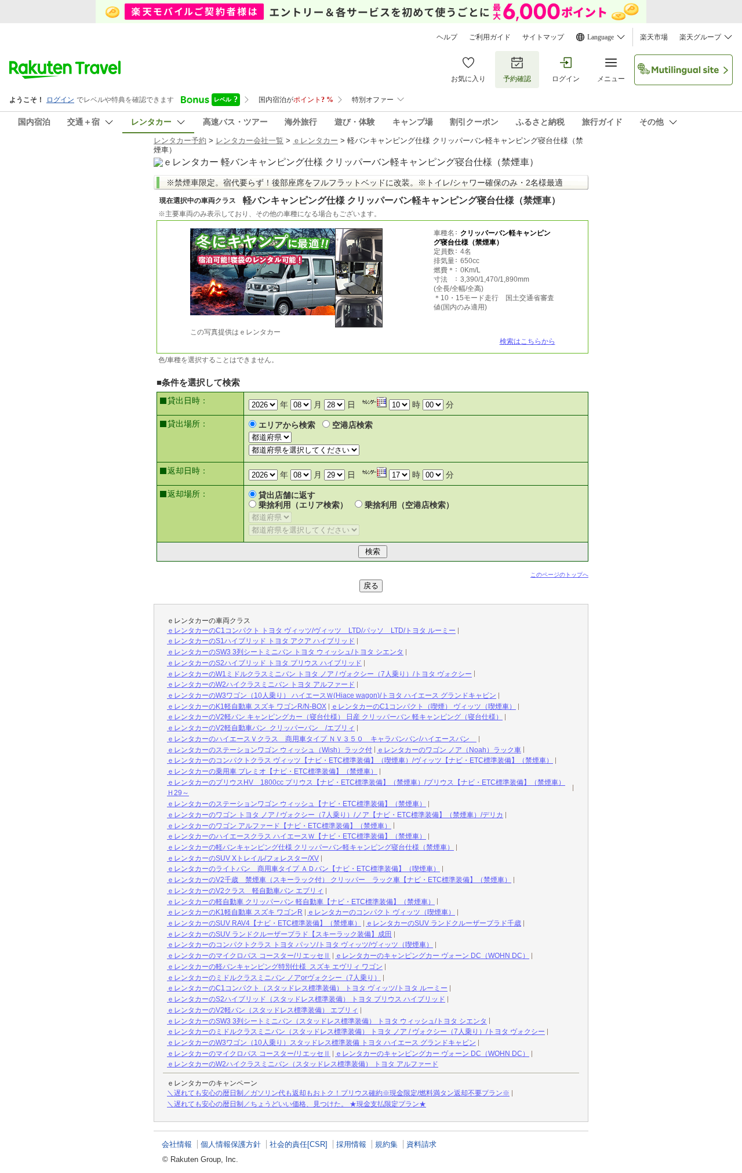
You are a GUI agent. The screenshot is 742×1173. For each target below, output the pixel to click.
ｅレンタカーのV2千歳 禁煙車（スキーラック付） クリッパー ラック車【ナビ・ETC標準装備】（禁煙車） (339, 880)
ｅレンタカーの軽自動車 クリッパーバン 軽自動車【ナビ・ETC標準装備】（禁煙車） (301, 902)
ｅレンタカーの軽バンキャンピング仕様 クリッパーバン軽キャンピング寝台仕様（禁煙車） (310, 847)
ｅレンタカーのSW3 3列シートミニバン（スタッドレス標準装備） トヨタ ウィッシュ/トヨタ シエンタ (327, 1021)
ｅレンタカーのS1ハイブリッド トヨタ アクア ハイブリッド (261, 641)
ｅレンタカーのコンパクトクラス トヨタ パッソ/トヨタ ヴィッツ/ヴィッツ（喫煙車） (300, 945)
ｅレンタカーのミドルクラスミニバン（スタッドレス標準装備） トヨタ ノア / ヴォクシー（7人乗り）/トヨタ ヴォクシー (356, 1032)
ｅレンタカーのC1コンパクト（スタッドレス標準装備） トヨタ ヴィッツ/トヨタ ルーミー (307, 988)
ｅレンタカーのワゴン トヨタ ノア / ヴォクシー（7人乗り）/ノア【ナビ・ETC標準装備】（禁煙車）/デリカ (335, 815)
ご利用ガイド (490, 37)
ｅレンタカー (315, 140)
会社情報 (177, 1144)
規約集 (386, 1144)
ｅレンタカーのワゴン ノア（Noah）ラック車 (449, 750)
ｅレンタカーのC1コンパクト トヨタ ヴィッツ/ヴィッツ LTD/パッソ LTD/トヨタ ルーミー (311, 630)
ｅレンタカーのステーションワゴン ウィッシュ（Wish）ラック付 (269, 750)
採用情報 (351, 1144)
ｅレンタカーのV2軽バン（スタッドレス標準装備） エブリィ (262, 1010)
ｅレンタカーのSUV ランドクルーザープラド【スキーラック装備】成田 (279, 934)
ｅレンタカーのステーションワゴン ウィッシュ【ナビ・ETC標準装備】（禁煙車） (296, 804)
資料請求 (421, 1144)
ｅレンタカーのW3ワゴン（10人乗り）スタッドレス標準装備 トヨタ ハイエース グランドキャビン (321, 1043)
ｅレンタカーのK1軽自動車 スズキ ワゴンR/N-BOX (246, 706)
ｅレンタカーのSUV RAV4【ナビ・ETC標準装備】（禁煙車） (264, 923)
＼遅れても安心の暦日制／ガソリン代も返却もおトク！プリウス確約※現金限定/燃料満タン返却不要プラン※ (338, 1093)
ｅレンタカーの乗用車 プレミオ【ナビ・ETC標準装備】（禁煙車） (272, 771)
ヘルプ (447, 37)
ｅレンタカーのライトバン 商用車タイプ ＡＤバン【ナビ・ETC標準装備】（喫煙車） (303, 869)
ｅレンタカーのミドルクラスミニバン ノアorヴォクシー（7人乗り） (274, 978)
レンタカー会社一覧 (249, 140)
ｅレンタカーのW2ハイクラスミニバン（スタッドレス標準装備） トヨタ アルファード (302, 1064)
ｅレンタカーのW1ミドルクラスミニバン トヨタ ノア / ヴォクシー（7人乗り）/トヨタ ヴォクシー (319, 674)
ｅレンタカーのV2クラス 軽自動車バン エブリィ (245, 891)
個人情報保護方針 (231, 1144)
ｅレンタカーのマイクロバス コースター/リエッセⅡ (248, 956)
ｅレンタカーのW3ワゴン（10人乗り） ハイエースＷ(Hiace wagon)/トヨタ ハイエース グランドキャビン (331, 695)
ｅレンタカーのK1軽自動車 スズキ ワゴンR (235, 912)
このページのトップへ (559, 574)
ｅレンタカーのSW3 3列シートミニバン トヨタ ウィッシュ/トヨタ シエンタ (285, 652)
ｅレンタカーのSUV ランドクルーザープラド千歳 (443, 923)
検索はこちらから (527, 341)
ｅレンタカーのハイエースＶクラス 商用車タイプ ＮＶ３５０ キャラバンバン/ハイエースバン (322, 739)
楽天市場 (654, 37)
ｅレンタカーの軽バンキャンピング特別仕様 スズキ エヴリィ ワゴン (275, 967)
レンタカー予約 (180, 140)
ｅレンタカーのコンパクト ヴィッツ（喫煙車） (381, 912)
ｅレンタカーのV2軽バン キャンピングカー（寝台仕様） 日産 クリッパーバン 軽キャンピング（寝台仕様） (335, 717)
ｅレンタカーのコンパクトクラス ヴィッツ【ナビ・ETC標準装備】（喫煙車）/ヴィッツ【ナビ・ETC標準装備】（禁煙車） (360, 760)
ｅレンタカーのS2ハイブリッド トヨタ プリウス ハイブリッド (264, 663)
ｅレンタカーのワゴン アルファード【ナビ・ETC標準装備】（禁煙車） (279, 826)
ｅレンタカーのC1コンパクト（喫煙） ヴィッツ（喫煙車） (423, 706)
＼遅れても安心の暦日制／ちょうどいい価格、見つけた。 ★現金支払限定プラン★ (296, 1104)
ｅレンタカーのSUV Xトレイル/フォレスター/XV (243, 858)
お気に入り (468, 79)
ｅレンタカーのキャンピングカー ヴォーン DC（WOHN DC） (432, 956)
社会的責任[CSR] (299, 1144)
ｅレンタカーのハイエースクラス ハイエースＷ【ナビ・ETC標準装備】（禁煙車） (296, 836)
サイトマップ (543, 37)
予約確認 (517, 79)
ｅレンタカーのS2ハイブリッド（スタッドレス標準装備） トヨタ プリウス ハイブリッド (306, 999)
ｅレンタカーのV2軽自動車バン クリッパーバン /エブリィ (261, 728)
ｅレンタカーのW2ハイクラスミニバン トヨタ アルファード (261, 684)
